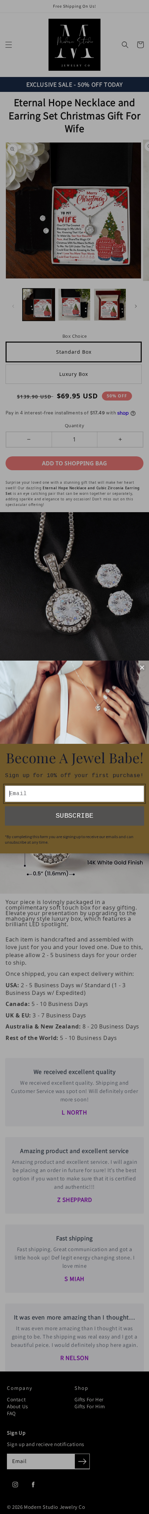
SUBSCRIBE (74, 816)
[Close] (142, 667)
